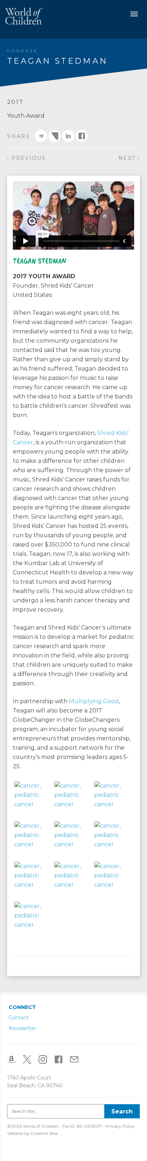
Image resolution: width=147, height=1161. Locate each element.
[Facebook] (61, 1059)
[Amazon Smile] (14, 1059)
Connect (22, 1007)
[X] (30, 1059)
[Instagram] (46, 1059)
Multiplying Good (94, 701)
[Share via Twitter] (55, 136)
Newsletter (22, 1028)
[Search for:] (73, 1111)
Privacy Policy (120, 1126)
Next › (129, 158)
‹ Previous (26, 158)
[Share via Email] (41, 136)
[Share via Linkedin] (68, 136)
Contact (19, 1017)
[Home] (24, 16)
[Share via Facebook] (82, 136)
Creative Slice (44, 1133)
